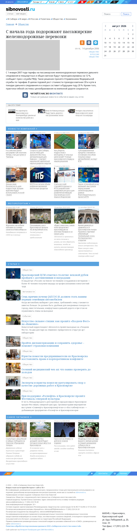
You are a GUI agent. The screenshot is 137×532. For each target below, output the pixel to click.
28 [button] (124, 51)
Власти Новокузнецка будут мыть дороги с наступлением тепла (55, 113)
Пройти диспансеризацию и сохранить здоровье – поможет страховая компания (53, 344)
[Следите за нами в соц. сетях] (82, 2)
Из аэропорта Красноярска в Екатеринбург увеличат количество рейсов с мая (26, 115)
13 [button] (119, 42)
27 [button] (119, 51)
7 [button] (123, 38)
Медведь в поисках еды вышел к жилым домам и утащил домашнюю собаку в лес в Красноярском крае (88, 443)
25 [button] (110, 51)
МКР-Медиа (21, 14)
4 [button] (109, 38)
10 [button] (105, 42)
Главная (10, 24)
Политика (45, 19)
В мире (23, 19)
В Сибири (12, 19)
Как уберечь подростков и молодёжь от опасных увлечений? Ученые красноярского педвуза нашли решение (64, 155)
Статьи (10, 14)
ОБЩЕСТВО (94, 52)
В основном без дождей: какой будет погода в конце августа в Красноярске (40, 442)
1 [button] (128, 34)
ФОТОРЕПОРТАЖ (19, 203)
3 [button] (105, 38)
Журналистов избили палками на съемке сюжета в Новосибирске (16, 227)
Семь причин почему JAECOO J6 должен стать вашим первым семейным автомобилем (54, 298)
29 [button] (128, 51)
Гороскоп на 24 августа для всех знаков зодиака (63, 441)
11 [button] (110, 42)
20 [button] (119, 47)
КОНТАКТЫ (103, 473)
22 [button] (128, 47)
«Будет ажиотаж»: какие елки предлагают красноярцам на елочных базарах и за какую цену (64, 229)
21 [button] (124, 47)
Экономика (71, 19)
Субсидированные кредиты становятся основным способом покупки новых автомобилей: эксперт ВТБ (87, 155)
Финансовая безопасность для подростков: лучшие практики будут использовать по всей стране (15, 189)
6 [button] (119, 38)
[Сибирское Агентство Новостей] (20, 8)
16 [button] (133, 42)
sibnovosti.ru (81, 492)
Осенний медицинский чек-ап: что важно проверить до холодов (56, 371)
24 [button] (105, 51)
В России (33, 19)
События (26, 316)
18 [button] (110, 47)
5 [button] (114, 38)
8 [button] (128, 38)
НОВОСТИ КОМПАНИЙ (22, 128)
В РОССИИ (94, 54)
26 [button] (114, 51)
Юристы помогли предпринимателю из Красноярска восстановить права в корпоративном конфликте (55, 358)
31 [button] (105, 55)
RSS (8, 473)
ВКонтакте (56, 93)
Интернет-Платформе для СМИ (32, 530)
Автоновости (28, 291)
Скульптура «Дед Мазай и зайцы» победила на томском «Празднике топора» (16, 442)
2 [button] (132, 34)
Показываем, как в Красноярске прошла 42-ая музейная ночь (39, 227)
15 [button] (128, 42)
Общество (58, 19)
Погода (36, 2)
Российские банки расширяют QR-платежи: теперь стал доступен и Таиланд (16, 153)
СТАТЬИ (14, 264)
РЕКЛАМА (123, 473)
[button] (106, 26)
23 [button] (133, 47)
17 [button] (105, 47)
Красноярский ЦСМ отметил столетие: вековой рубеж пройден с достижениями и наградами (55, 276)
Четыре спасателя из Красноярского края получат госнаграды (84, 113)
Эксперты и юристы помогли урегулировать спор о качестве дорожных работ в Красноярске (53, 384)
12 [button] (114, 42)
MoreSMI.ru (49, 530)
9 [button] (132, 38)
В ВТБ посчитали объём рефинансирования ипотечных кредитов (40, 186)
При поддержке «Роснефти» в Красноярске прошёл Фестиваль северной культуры (53, 397)
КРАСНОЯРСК (22, 2)
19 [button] (114, 47)
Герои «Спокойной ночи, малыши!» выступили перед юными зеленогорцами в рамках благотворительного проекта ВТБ (88, 190)
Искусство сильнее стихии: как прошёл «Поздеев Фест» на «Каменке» (56, 323)
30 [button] (133, 51)
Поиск (126, 14)
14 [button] (124, 42)
